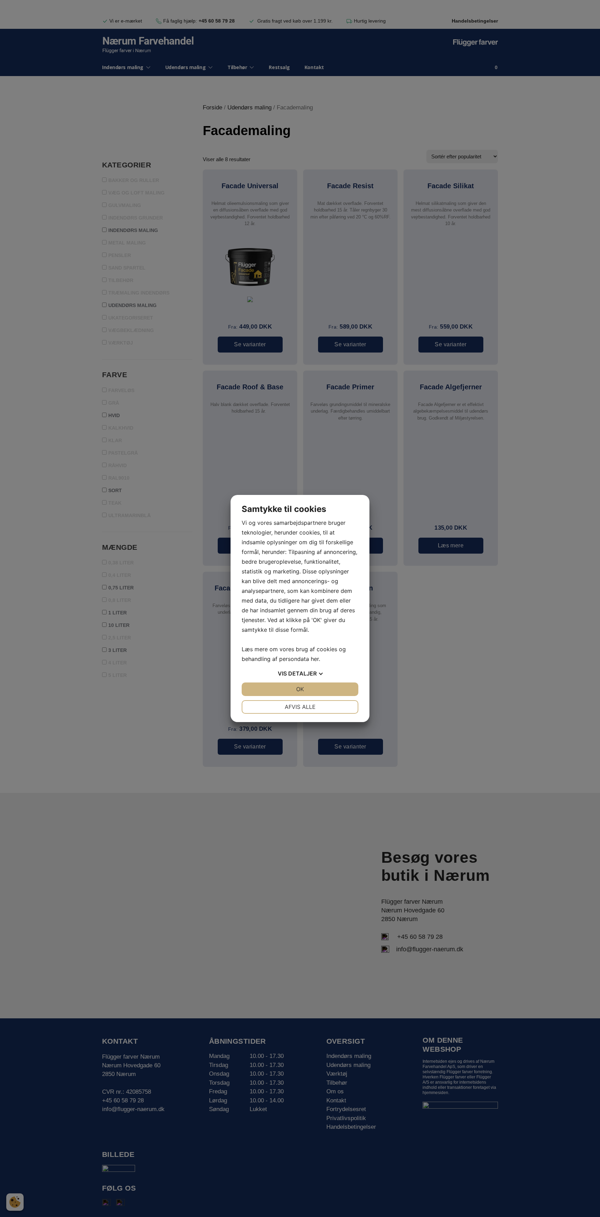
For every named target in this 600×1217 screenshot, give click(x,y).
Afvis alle (300, 706)
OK (300, 689)
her (315, 658)
